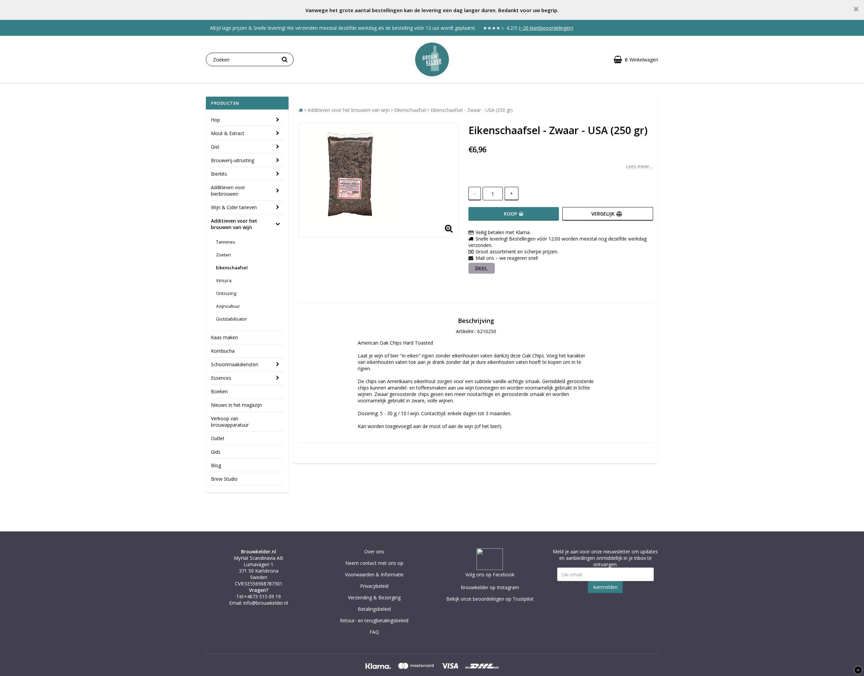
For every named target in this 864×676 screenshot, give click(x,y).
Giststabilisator (231, 319)
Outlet (217, 438)
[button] (636, 59)
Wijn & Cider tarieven (234, 207)
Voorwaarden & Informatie (374, 574)
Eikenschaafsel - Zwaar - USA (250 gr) (472, 110)
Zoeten (223, 255)
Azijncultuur (228, 306)
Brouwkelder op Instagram (490, 587)
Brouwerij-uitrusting (232, 160)
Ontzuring (226, 293)
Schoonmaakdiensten (234, 364)
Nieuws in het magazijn (236, 405)
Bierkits (219, 174)
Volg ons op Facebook (489, 574)
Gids (215, 452)
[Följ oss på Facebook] (490, 568)
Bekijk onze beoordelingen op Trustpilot (490, 599)
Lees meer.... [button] (639, 166)
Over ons (374, 551)
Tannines (225, 242)
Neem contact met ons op (374, 563)
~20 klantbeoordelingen (546, 28)
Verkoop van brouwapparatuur (230, 421)
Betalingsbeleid (374, 609)
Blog (216, 465)
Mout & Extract (227, 133)
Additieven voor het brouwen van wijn (234, 224)
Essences (221, 378)
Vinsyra (224, 280)
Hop (215, 120)
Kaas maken (224, 337)
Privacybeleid (374, 586)
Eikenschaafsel (232, 268)
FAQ (374, 632)
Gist (215, 147)
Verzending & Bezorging (374, 597)
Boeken (219, 391)
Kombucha (223, 351)
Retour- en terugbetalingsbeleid (374, 620)
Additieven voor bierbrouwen (228, 190)
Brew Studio (224, 479)
